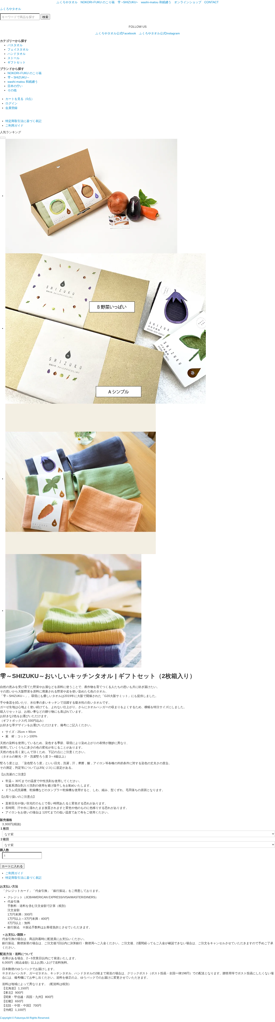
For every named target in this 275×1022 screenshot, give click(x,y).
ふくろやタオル (67, 2)
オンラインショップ (187, 2)
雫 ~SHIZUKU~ (128, 2)
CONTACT (211, 2)
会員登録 (11, 108)
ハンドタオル (17, 53)
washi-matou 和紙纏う (156, 2)
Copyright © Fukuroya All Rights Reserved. (25, 1017)
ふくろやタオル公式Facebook (115, 33)
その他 (12, 90)
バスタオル (15, 45)
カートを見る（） (19, 99)
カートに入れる (12, 866)
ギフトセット (17, 62)
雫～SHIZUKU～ (19, 77)
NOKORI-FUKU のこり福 (98, 2)
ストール (14, 58)
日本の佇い (15, 86)
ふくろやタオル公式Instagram (159, 33)
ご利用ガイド (14, 125)
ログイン (11, 103)
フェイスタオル (18, 49)
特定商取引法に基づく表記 (23, 121)
